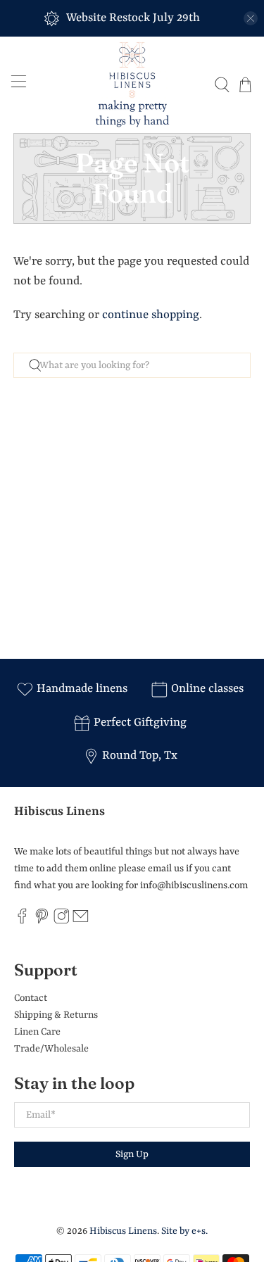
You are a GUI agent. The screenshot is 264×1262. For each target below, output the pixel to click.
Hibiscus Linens (123, 1231)
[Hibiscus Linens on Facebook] (22, 921)
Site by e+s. (184, 1231)
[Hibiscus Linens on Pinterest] (42, 921)
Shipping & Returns (56, 1015)
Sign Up (132, 1154)
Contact (30, 998)
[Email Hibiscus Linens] (81, 921)
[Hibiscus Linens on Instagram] (62, 921)
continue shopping (150, 315)
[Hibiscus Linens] (132, 85)
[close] (251, 18)
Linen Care (37, 1031)
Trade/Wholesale (51, 1048)
